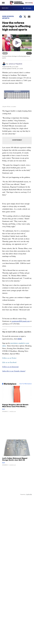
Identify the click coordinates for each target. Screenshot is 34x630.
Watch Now (28, 2)
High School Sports (8, 17)
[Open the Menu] (3, 2)
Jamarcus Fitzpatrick (15, 64)
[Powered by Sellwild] (29, 494)
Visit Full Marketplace (25, 383)
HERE (19, 339)
